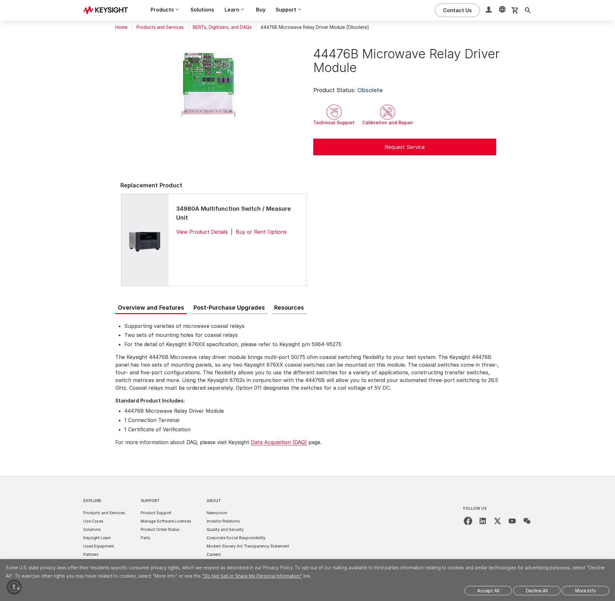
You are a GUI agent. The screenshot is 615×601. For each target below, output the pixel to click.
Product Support (156, 512)
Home (121, 27)
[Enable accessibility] (14, 587)
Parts (145, 537)
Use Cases (93, 521)
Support (150, 500)
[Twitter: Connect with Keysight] (497, 521)
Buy (261, 9)
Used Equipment (98, 546)
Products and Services (160, 27)
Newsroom (217, 512)
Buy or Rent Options (261, 232)
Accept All (488, 590)
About (214, 500)
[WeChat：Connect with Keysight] (527, 521)
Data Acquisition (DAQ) (279, 442)
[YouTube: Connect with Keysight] (512, 521)
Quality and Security (225, 529)
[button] (489, 10)
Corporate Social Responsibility (236, 537)
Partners (91, 554)
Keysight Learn (97, 537)
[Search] (528, 10)
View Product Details (202, 232)
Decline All (537, 590)
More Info (585, 590)
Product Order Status (160, 529)
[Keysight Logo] (108, 10)
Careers (214, 554)
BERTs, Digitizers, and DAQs (222, 27)
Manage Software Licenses (166, 521)
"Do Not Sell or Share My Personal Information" (252, 576)
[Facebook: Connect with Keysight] (468, 521)
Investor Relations (223, 521)
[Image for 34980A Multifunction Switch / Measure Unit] (144, 239)
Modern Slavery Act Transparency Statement (248, 546)
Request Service (405, 147)
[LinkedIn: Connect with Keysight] (483, 521)
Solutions (202, 9)
